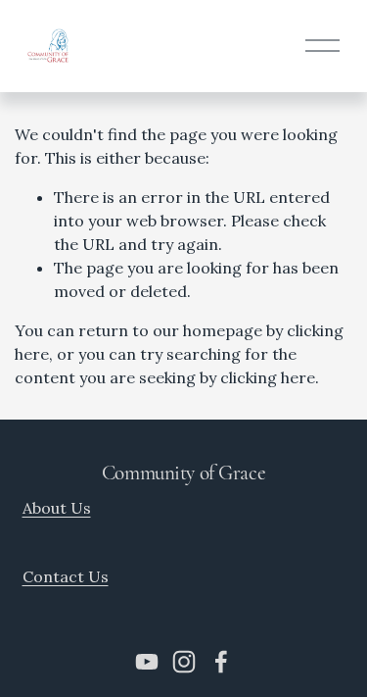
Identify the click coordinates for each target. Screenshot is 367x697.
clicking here (267, 377)
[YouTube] (147, 661)
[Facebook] (221, 661)
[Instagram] (184, 661)
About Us (57, 508)
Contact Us (66, 576)
